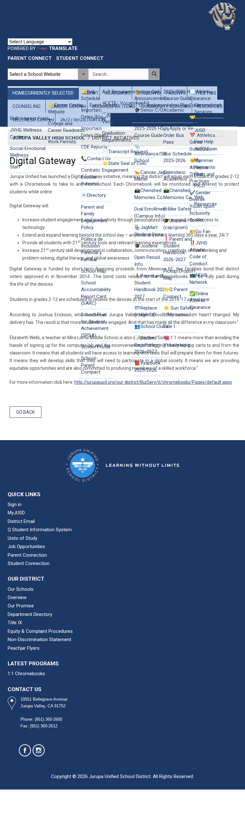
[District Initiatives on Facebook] (25, 750)
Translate (63, 48)
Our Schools (20, 589)
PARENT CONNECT (30, 58)
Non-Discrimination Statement (39, 639)
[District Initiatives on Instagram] (39, 750)
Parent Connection (27, 555)
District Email (21, 521)
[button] (153, 74)
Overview (17, 597)
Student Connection (28, 563)
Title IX (15, 622)
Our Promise (21, 606)
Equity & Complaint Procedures (40, 631)
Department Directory (30, 614)
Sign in (14, 504)
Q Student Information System (40, 530)
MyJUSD (16, 513)
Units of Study (22, 538)
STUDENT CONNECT (79, 58)
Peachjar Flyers (24, 648)
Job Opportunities (26, 546)
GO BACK (25, 412)
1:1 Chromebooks (26, 673)
